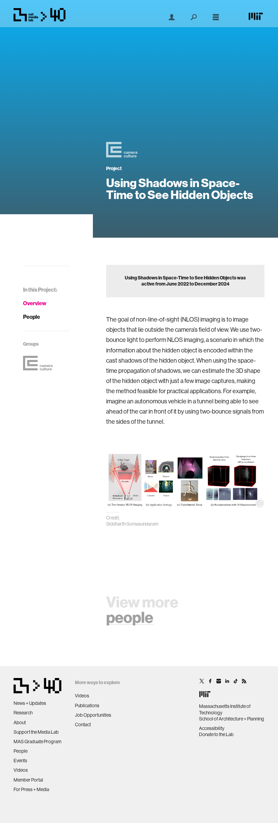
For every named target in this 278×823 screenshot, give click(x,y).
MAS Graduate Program (37, 741)
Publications (87, 705)
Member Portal (28, 780)
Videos (21, 770)
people (129, 617)
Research (23, 712)
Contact (83, 724)
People (31, 317)
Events (20, 760)
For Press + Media (31, 789)
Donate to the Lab (216, 734)
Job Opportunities (93, 715)
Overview (34, 303)
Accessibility (211, 728)
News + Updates (30, 703)
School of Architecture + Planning (231, 718)
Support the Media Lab (36, 732)
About (20, 722)
